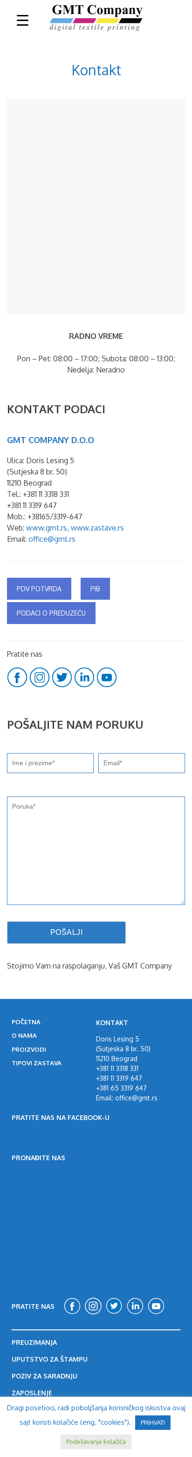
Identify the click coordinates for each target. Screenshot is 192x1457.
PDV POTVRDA (39, 589)
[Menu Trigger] (22, 20)
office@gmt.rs (51, 539)
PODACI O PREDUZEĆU (51, 613)
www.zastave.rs (97, 527)
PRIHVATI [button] (153, 1422)
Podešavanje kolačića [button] (96, 1441)
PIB (95, 589)
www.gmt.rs (46, 527)
